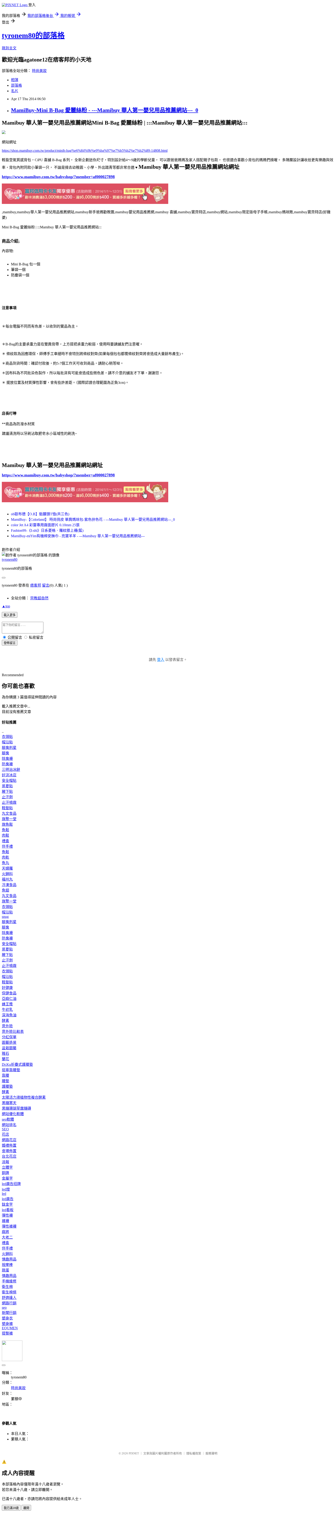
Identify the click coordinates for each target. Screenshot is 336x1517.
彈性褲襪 (9, 1226)
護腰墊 (7, 1086)
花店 (5, 1134)
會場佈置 (9, 1151)
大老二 (7, 1237)
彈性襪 (7, 1215)
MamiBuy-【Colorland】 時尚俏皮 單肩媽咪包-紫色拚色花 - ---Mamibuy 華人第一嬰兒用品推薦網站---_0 (93, 519)
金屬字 (7, 1178)
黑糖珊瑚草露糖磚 (16, 1108)
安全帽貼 (9, 781)
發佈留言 (10, 643)
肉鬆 (5, 835)
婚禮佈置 (9, 1145)
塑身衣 (7, 1318)
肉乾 (5, 857)
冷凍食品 (9, 885)
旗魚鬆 (7, 824)
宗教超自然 (39, 598)
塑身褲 (7, 1324)
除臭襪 (7, 759)
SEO (5, 1129)
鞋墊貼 (7, 808)
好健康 (7, 988)
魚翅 (5, 890)
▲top (6, 606)
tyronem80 (9, 559)
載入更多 (10, 615)
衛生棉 (7, 1287)
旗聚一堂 (9, 819)
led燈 (6, 1189)
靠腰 (5, 1075)
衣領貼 (7, 737)
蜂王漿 (7, 1004)
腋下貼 (7, 791)
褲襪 (5, 1221)
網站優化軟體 (13, 1114)
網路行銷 (9, 1303)
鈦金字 (7, 1204)
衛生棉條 (9, 1292)
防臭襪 (7, 764)
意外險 (7, 1026)
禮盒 (5, 841)
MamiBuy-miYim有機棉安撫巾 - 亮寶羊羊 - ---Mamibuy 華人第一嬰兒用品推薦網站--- (78, 536)
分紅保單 (9, 1037)
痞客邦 (35, 585)
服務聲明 (211, 1453)
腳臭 (5, 753)
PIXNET (134, 1453)
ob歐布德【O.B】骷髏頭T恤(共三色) (40, 514)
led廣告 (7, 1199)
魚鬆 (5, 830)
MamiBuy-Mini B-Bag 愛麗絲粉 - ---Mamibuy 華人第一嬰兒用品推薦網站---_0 (104, 110)
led (4, 1194)
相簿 (14, 80)
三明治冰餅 (11, 770)
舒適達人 (9, 1298)
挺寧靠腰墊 (11, 1070)
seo (4, 1307)
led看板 (7, 1210)
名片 (14, 91)
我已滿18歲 (11, 1508)
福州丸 (7, 879)
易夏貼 (7, 786)
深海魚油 (9, 1015)
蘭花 (5, 1059)
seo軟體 (8, 1119)
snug (5, 917)
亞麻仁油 (9, 999)
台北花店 (9, 1156)
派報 (5, 1162)
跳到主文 (9, 48)
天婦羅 (7, 868)
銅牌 (5, 1173)
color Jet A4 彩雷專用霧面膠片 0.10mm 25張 (45, 525)
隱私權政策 (193, 1453)
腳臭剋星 (9, 748)
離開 (26, 1508)
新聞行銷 (9, 1313)
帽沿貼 (7, 742)
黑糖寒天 (9, 1103)
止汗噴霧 (9, 802)
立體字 (7, 1167)
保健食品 (9, 993)
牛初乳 (7, 1010)
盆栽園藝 (9, 1048)
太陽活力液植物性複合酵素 (24, 1097)
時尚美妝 (39, 71)
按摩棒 (7, 1265)
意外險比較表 (13, 1032)
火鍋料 (7, 874)
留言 (45, 585)
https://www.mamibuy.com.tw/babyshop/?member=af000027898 (58, 176)
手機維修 (9, 1281)
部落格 (16, 85)
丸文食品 (9, 813)
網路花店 (9, 1140)
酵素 (5, 1021)
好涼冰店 (9, 775)
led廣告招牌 (11, 1184)
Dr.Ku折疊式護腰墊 (17, 1064)
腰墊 (5, 1081)
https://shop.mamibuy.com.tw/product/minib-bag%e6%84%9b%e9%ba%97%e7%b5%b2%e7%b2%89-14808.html (85, 150)
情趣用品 (9, 1259)
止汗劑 (7, 797)
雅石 (5, 1053)
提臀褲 (7, 1333)
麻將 (5, 1232)
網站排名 (9, 1125)
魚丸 (5, 863)
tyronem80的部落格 (33, 35)
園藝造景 (9, 1042)
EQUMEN (10, 1328)
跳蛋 (5, 1270)
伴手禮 (7, 846)
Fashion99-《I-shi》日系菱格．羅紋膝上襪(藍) (47, 530)
